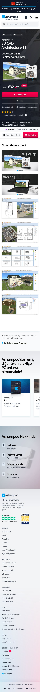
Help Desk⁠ (5, 638)
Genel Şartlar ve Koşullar (11, 614)
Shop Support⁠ (7, 642)
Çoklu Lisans (6, 590)
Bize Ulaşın (6, 577)
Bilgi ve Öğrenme (8, 554)
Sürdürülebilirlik (8, 566)
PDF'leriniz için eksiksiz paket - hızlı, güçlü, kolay (19, 9)
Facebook (19, 689)
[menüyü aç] (36, 17)
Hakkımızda (6, 611)
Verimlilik (5, 539)
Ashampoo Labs (8, 570)
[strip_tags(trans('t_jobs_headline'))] (25, 518)
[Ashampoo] (10, 495)
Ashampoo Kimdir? (9, 563)
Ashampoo (7, 673)
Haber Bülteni (7, 670)
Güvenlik (5, 542)
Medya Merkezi (7, 601)
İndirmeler (6, 655)
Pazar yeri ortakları (9, 594)
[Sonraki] (36, 397)
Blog (8, 689)
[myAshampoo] (26, 17)
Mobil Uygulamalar (9, 550)
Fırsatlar (6, 651)
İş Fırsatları (6, 574)
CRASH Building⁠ (8, 581)
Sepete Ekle (21, 94)
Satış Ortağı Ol (7, 598)
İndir (21, 101)
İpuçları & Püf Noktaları (10, 666)
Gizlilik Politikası (8, 618)
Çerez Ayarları (7, 622)
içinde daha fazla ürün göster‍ (22, 129)
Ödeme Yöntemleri (9, 625)
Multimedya (6, 531)
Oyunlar (5, 546)
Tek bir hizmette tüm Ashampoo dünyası (12, 404)
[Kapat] (37, 2)
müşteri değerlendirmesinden (14, 115)
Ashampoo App (8, 659)
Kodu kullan (6, 662)
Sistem (4, 535)
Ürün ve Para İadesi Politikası (13, 629)
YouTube (32, 689)
